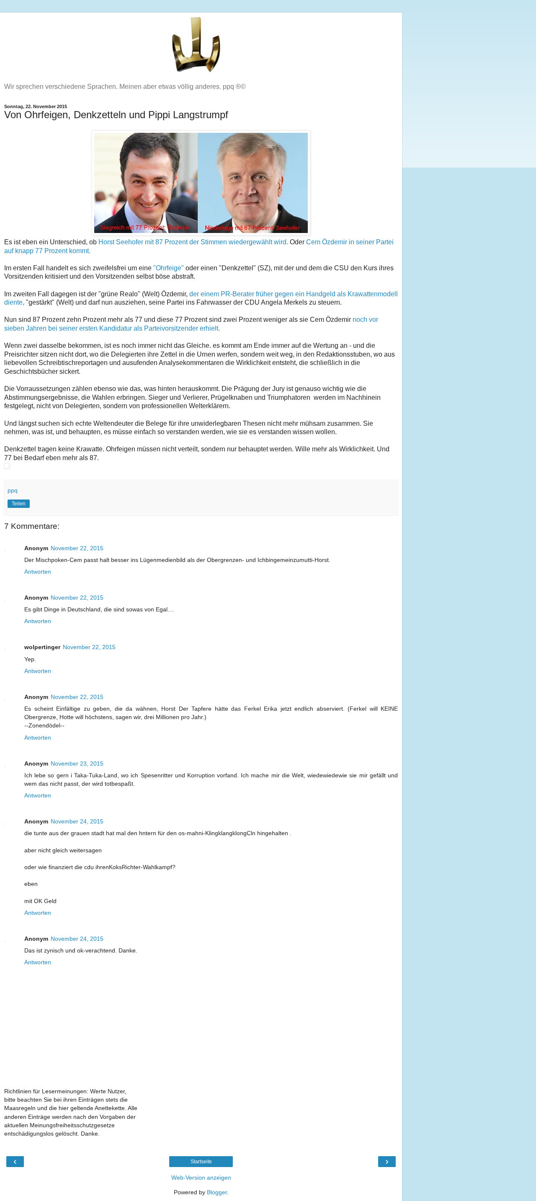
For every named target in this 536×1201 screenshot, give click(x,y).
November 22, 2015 (77, 548)
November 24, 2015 (77, 821)
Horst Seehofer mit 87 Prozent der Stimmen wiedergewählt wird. (193, 242)
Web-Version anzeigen (201, 1177)
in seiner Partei (371, 242)
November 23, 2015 (77, 763)
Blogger (217, 1192)
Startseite (201, 1162)
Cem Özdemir (327, 242)
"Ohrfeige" (168, 268)
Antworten (37, 571)
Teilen (19, 504)
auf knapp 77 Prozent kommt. (47, 250)
